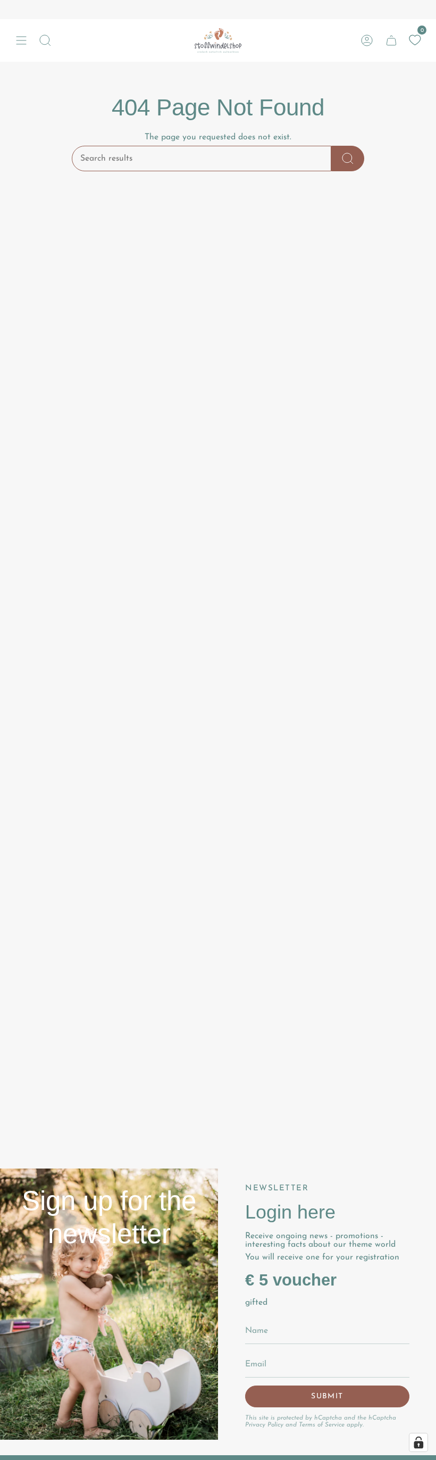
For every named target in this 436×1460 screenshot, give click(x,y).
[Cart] (391, 40)
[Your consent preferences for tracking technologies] (418, 1442)
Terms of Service (322, 1425)
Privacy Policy (264, 1425)
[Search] (347, 158)
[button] (45, 40)
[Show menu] (21, 40)
